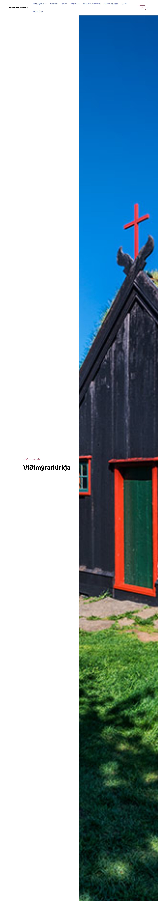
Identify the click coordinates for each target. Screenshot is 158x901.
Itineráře (54, 4)
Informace (75, 4)
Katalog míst (38, 4)
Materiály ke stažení (91, 4)
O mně (124, 4)
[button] (39, 4)
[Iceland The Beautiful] (18, 7)
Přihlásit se (38, 11)
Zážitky (64, 4)
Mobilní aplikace (111, 4)
